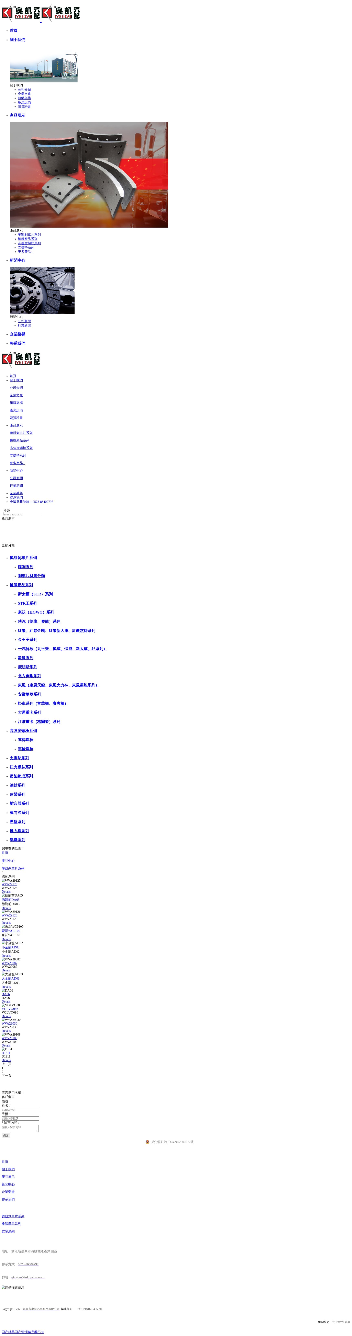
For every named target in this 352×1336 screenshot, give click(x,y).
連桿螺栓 (25, 740)
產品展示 (17, 115)
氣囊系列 (17, 840)
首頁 (14, 30)
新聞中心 (17, 260)
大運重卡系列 (29, 712)
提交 (6, 1135)
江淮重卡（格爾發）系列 (39, 721)
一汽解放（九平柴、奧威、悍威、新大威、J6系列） (62, 649)
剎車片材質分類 (31, 576)
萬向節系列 (19, 812)
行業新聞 (24, 325)
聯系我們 (17, 343)
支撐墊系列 (26, 247)
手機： (6, 1114)
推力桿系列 (19, 831)
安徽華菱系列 (29, 694)
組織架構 (24, 98)
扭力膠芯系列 (21, 767)
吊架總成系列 (21, 776)
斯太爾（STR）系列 (35, 594)
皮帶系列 (17, 794)
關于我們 (17, 39)
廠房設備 (24, 102)
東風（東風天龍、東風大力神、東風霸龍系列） (58, 685)
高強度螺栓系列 (29, 243)
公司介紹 (24, 89)
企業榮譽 (17, 334)
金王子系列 (27, 639)
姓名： (6, 1105)
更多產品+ (25, 251)
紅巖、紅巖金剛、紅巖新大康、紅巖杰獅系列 (56, 630)
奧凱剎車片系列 (29, 234)
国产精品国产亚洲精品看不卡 (23, 1332)
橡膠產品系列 (27, 239)
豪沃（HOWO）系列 (36, 612)
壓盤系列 (17, 822)
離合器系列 (19, 803)
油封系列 (17, 785)
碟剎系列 (25, 567)
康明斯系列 (27, 667)
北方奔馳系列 (29, 676)
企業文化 (24, 93)
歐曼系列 (25, 658)
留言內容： (11, 1122)
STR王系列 (27, 603)
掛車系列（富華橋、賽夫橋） (43, 703)
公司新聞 (24, 321)
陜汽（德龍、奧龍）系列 (39, 621)
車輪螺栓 (25, 749)
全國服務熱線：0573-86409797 (31, 501)
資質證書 (24, 106)
